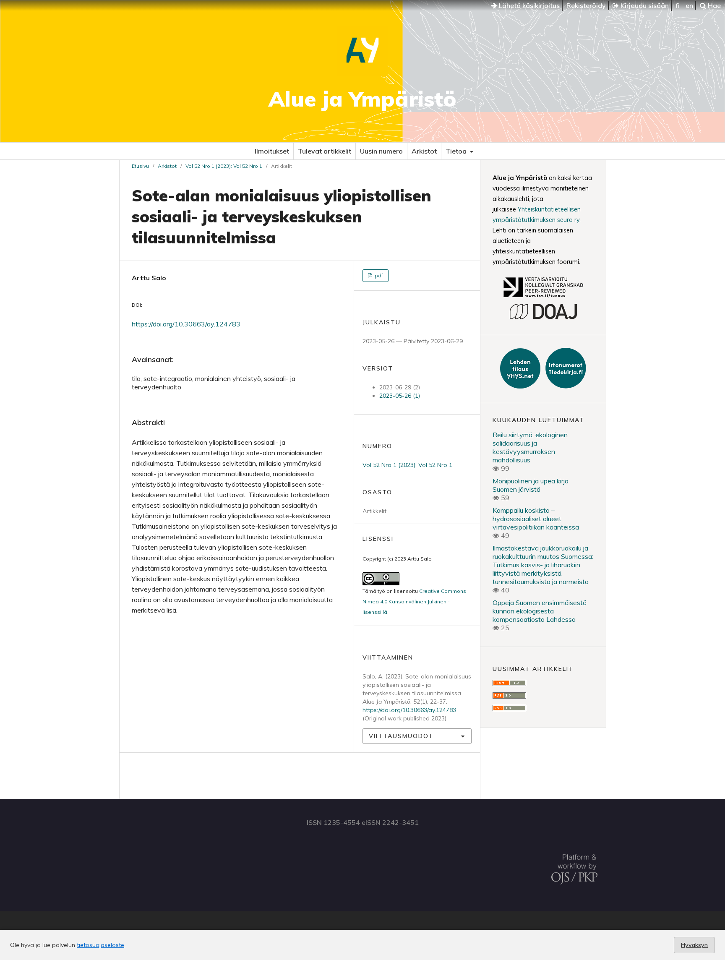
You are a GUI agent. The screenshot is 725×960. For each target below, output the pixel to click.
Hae (713, 5)
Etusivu (140, 166)
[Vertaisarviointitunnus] (543, 298)
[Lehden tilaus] (521, 386)
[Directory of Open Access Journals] (543, 318)
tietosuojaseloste (100, 945)
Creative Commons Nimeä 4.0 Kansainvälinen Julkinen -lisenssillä (414, 601)
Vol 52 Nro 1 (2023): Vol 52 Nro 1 (223, 166)
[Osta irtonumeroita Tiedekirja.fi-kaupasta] (564, 386)
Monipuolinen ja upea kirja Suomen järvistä (531, 485)
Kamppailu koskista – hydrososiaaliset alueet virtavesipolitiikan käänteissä (536, 518)
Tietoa (457, 151)
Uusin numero (381, 151)
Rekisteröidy (586, 5)
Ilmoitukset (272, 151)
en (689, 5)
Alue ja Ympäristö (362, 99)
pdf (378, 275)
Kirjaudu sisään (644, 5)
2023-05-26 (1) (399, 395)
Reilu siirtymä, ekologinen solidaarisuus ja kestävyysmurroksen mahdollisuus (530, 447)
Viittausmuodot (401, 736)
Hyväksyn (694, 945)
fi (677, 5)
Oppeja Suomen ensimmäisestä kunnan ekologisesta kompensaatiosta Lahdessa (540, 610)
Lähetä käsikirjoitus (528, 5)
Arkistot (424, 151)
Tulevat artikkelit (324, 151)
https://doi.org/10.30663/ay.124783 (186, 324)
